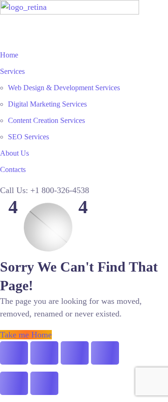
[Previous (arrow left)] (14, 383)
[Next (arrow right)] (44, 383)
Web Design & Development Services (64, 88)
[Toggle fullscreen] (44, 353)
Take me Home (26, 334)
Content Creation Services (46, 120)
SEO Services (28, 137)
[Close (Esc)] (105, 353)
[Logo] (69, 6)
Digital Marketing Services (47, 104)
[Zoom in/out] (14, 353)
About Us (14, 153)
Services (12, 71)
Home (9, 55)
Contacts (13, 169)
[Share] (75, 353)
